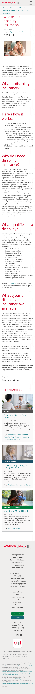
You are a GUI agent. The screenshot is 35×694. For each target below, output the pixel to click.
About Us (17, 622)
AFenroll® (17, 576)
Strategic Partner (18, 555)
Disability (10, 377)
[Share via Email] (13, 35)
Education (12, 435)
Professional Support (17, 573)
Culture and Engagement (17, 584)
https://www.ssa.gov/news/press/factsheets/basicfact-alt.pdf (17, 666)
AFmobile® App (17, 607)
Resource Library (17, 592)
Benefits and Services (17, 586)
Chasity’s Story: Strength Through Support (15, 466)
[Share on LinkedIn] (7, 35)
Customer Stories (23, 10)
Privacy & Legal (6, 654)
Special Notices (6, 656)
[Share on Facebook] (4, 35)
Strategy (6, 8)
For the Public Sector (17, 560)
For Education (18, 557)
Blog (17, 594)
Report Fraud (17, 654)
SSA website (12, 284)
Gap (12, 437)
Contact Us (17, 614)
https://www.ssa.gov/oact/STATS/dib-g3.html (13, 679)
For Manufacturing (17, 565)
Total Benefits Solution (18, 581)
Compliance (6, 13)
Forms (17, 605)
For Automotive (17, 562)
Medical (17, 439)
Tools (17, 600)
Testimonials (13, 485)
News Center (17, 630)
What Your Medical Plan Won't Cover (15, 416)
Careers (17, 618)
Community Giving (17, 628)
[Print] (10, 35)
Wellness (19, 528)
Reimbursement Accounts (18, 8)
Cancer (19, 435)
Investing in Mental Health (16, 511)
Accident (25, 435)
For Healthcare (17, 568)
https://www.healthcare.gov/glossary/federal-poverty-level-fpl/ (17, 683)
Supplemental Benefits (10, 10)
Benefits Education (17, 578)
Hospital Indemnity (22, 437)
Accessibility (16, 656)
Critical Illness (8, 439)
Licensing (25, 654)
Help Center (17, 602)
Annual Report (17, 625)
